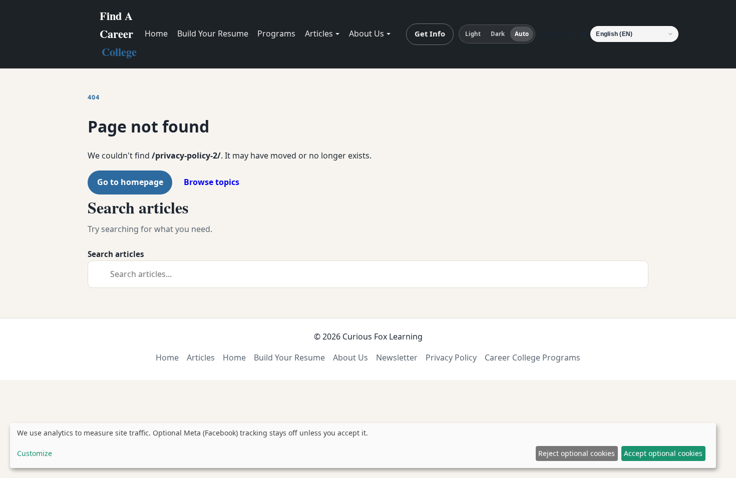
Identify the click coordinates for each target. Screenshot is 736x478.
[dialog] (363, 445)
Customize (34, 453)
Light (473, 34)
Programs (276, 33)
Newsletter (397, 357)
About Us (366, 33)
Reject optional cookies (576, 453)
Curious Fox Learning (382, 336)
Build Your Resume (212, 33)
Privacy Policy (451, 357)
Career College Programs (532, 357)
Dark (498, 34)
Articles (319, 33)
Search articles (116, 254)
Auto (522, 34)
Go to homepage (130, 182)
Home (156, 33)
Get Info (430, 33)
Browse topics (211, 182)
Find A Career (118, 34)
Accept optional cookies (663, 453)
